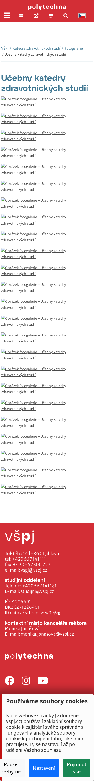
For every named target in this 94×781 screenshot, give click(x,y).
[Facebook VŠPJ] (9, 681)
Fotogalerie (72, 48)
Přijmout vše (76, 768)
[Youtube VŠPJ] (42, 681)
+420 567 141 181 (39, 586)
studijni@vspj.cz (37, 591)
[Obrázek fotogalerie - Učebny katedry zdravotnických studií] (47, 104)
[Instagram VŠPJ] (26, 681)
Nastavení (44, 768)
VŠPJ (5, 48)
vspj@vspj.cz (34, 570)
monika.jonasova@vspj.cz (47, 634)
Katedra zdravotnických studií (35, 48)
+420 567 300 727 (31, 564)
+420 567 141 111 (29, 559)
